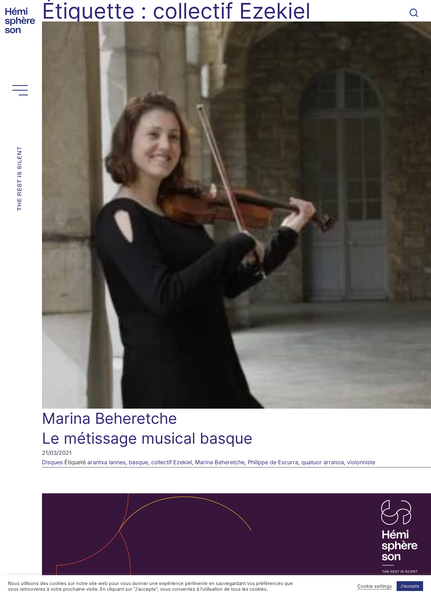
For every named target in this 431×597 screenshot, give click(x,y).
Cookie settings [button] (374, 586)
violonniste (361, 462)
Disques (52, 462)
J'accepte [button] (409, 585)
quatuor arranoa (322, 462)
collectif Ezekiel (171, 462)
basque (138, 462)
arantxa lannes (106, 462)
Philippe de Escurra (273, 462)
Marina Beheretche (220, 462)
